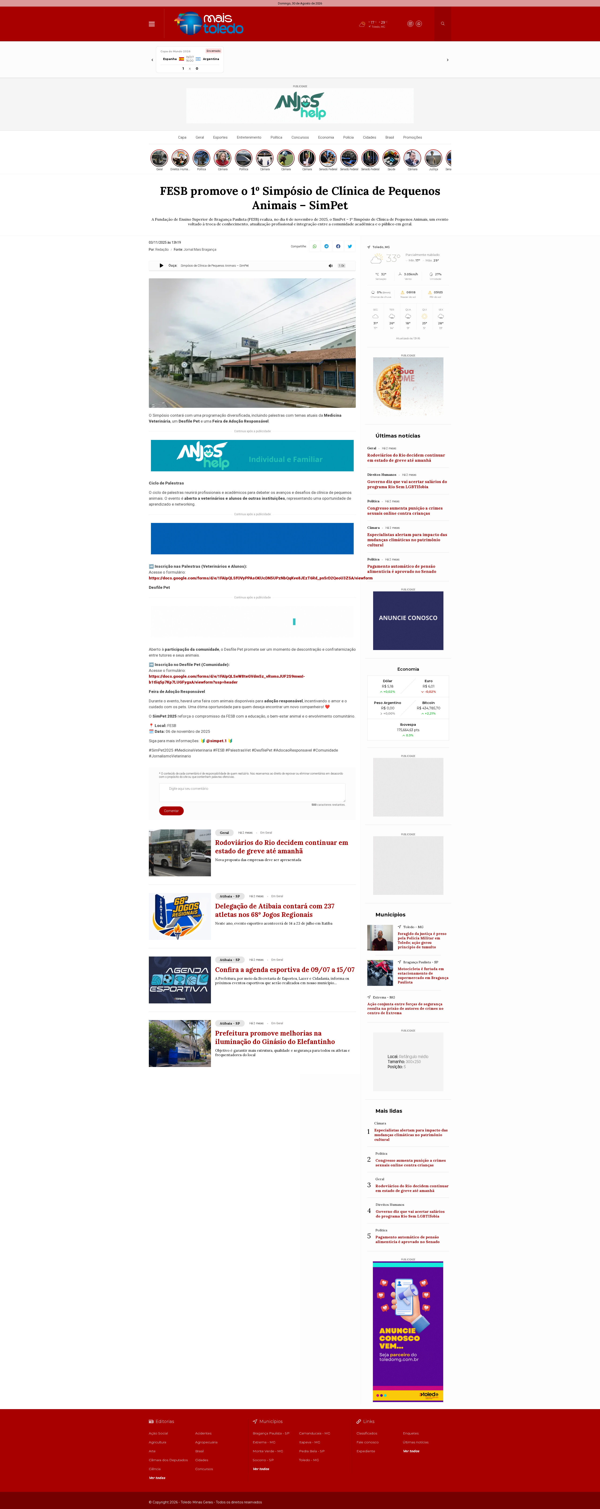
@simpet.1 (216, 740)
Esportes (220, 137)
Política (276, 137)
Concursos (300, 137)
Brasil (390, 137)
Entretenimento (249, 137)
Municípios (390, 914)
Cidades (369, 137)
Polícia (348, 137)
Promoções (412, 137)
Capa (182, 137)
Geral (200, 137)
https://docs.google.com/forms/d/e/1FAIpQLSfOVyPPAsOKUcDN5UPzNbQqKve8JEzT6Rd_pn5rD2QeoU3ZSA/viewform (261, 578)
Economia (326, 137)
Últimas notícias (397, 436)
